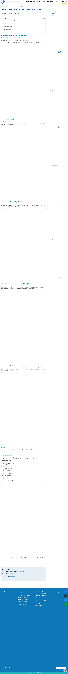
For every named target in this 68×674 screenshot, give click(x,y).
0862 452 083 (11, 574)
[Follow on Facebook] (5, 667)
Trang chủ (2, 6)
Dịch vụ (44, 1)
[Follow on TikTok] (7, 667)
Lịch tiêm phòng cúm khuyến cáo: (8, 30)
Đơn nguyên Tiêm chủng (9, 560)
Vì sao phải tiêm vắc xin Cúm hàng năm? (9, 20)
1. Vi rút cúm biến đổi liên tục (7, 22)
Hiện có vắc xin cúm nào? (7, 29)
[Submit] (19, 2)
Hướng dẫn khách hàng (50, 1)
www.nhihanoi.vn (24, 599)
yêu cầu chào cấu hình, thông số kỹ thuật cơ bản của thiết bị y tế (59, 52)
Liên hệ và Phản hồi (61, 1)
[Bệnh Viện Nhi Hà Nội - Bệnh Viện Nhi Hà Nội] (3, 2)
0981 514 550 (12, 576)
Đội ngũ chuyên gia (33, 1)
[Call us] (11, 667)
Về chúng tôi (27, 1)
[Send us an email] (9, 667)
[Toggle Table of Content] (43, 19)
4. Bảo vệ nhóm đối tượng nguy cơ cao (9, 26)
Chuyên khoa (39, 1)
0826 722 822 (11, 573)
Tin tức (56, 1)
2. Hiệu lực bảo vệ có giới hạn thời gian (9, 23)
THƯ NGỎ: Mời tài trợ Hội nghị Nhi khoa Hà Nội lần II (59, 127)
